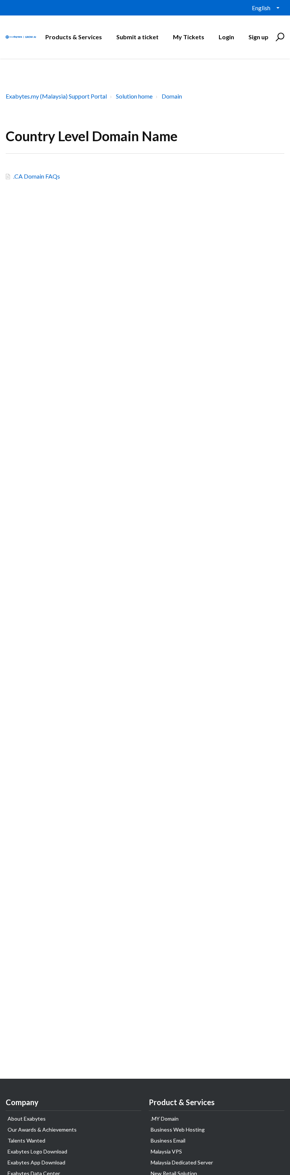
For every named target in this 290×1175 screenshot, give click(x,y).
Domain (172, 96)
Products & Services (73, 36)
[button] (278, 37)
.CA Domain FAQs (36, 176)
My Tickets (188, 36)
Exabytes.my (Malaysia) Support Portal (56, 96)
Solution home (134, 96)
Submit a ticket (137, 36)
